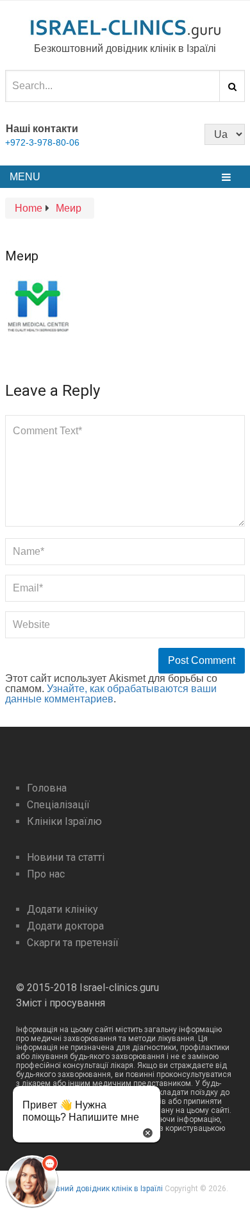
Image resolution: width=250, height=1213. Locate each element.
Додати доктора (65, 926)
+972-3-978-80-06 (42, 142)
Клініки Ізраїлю (64, 821)
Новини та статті (65, 857)
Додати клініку (62, 909)
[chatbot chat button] (32, 1181)
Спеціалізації (58, 805)
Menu (25, 176)
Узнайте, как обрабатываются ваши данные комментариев (111, 693)
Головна (47, 788)
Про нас (46, 874)
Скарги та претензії (73, 943)
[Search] (232, 86)
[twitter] (132, 133)
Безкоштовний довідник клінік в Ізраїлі (92, 1188)
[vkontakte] (154, 133)
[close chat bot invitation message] (147, 1131)
